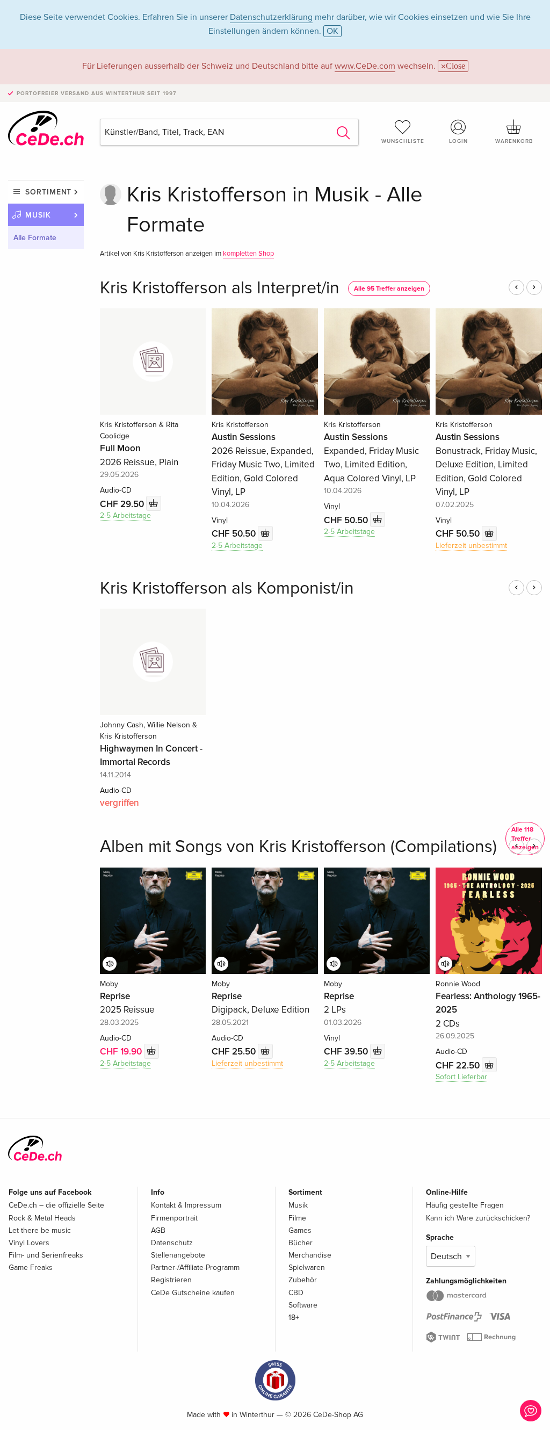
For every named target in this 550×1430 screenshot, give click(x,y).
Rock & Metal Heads (42, 1218)
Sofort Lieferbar (461, 1076)
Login (458, 141)
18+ (293, 1317)
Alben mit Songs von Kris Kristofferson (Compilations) (298, 846)
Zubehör (302, 1279)
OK (332, 31)
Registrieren (171, 1279)
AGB (158, 1230)
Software (302, 1305)
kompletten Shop (248, 253)
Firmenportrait (174, 1218)
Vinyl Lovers (29, 1242)
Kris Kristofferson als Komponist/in (227, 588)
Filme (297, 1218)
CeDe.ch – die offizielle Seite (56, 1205)
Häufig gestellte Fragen (465, 1205)
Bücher (300, 1242)
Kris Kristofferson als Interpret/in (219, 288)
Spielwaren (306, 1267)
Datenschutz (172, 1242)
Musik (38, 215)
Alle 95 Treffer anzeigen (389, 289)
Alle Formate (34, 237)
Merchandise (309, 1255)
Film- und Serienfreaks (46, 1255)
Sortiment (48, 192)
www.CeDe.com (365, 66)
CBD (295, 1292)
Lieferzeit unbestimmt (471, 545)
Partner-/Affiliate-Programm (195, 1267)
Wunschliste (402, 141)
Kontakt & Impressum (186, 1205)
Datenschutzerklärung (271, 17)
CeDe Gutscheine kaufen (193, 1292)
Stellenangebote (178, 1255)
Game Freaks (31, 1267)
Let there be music (40, 1230)
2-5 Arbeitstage (125, 515)
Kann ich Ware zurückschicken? (478, 1218)
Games (300, 1230)
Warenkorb (514, 141)
